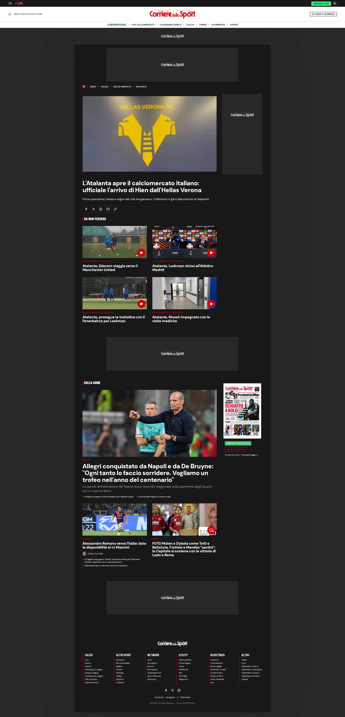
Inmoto (150, 666)
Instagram (170, 697)
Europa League (92, 672)
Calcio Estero (91, 679)
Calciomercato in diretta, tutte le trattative (106, 565)
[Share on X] (93, 209)
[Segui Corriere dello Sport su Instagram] (179, 690)
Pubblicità (183, 669)
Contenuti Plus (117, 24)
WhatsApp (185, 697)
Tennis (203, 25)
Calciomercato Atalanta (98, 261)
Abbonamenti (185, 660)
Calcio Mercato (122, 87)
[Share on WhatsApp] (100, 209)
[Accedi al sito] (335, 3)
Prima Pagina (185, 663)
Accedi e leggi (249, 455)
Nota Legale (216, 666)
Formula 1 (120, 660)
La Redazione (216, 663)
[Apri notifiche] (9, 14)
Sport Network (154, 676)
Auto (149, 660)
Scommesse (218, 25)
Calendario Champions (252, 669)
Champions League (94, 669)
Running (119, 672)
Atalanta (141, 87)
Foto (244, 663)
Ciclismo (120, 682)
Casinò (234, 25)
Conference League (94, 676)
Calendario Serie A (171, 25)
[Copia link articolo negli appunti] (115, 209)
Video (93, 87)
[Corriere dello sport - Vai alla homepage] (172, 14)
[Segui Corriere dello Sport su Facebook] (166, 690)
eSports (120, 679)
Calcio (190, 25)
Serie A (156, 539)
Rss (180, 672)
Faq (211, 682)
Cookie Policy (216, 672)
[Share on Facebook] (86, 209)
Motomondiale (123, 663)
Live (20, 3)
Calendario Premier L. (251, 676)
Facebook (159, 697)
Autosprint (152, 663)
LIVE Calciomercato (143, 25)
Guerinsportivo (154, 672)
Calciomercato (92, 682)
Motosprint (152, 669)
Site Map (183, 676)
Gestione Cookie (218, 669)
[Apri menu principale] (10, 3)
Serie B (88, 666)
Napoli (86, 460)
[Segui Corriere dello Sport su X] (172, 690)
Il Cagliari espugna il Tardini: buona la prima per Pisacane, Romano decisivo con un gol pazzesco (112, 560)
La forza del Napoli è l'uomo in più (154, 497)
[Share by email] (108, 209)
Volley (119, 676)
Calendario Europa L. (251, 672)
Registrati (183, 679)
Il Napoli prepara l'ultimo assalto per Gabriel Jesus (109, 497)
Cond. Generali (217, 679)
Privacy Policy (216, 676)
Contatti (214, 660)
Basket (119, 666)
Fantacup (151, 679)
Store (181, 666)
